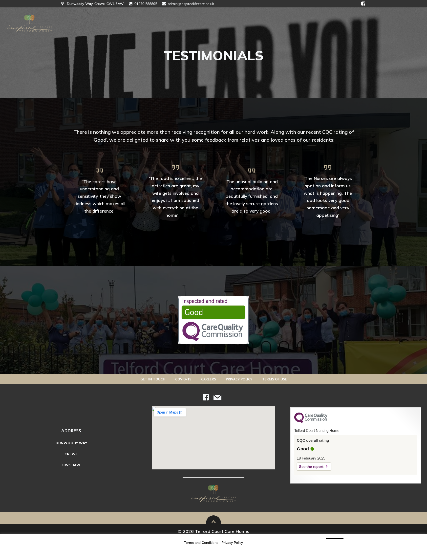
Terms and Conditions (201, 543)
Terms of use (274, 379)
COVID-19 (183, 379)
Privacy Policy (239, 379)
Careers (208, 379)
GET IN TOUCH (152, 379)
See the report (311, 466)
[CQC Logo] (310, 422)
